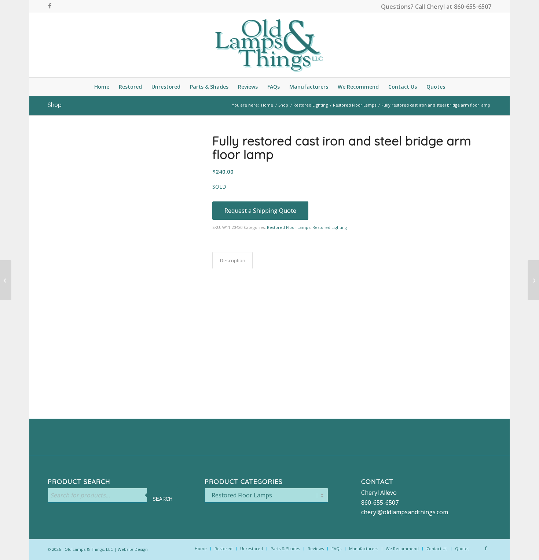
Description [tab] (232, 260)
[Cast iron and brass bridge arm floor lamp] (533, 280)
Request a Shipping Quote (260, 211)
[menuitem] (101, 87)
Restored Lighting (329, 227)
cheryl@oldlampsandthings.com (404, 512)
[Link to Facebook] (49, 5)
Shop (55, 104)
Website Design (133, 549)
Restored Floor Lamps (288, 227)
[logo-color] (269, 45)
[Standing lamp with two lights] (5, 280)
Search (162, 499)
